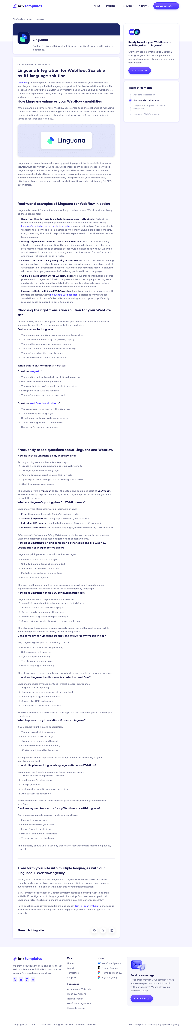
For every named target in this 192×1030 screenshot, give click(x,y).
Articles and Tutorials (79, 989)
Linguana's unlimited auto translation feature (46, 226)
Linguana (23, 82)
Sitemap (80, 1024)
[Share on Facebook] (94, 930)
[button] (111, 6)
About (97, 6)
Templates (73, 972)
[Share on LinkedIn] (112, 930)
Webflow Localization (43, 403)
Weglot (34, 371)
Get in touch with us (86, 905)
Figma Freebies (75, 998)
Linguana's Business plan (64, 294)
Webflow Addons (76, 993)
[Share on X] (103, 930)
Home (70, 963)
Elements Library (76, 1008)
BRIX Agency (172, 1024)
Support (71, 977)
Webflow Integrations (22, 19)
